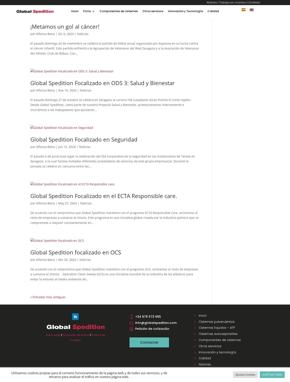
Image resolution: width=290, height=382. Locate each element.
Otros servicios (152, 11)
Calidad (213, 11)
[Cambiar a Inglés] (252, 9)
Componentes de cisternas (119, 11)
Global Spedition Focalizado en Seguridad (83, 139)
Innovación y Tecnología (185, 11)
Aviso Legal (53, 335)
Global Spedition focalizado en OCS (75, 252)
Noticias (212, 2)
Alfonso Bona (45, 34)
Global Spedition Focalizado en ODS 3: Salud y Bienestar (102, 83)
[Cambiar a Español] (243, 9)
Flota (87, 11)
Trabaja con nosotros (232, 2)
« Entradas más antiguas (47, 297)
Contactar (149, 342)
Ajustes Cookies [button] (245, 374)
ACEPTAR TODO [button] (272, 374)
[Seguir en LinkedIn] (75, 316)
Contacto (254, 2)
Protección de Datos (75, 335)
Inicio (75, 11)
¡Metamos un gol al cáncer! (64, 26)
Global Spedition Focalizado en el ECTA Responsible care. (103, 196)
